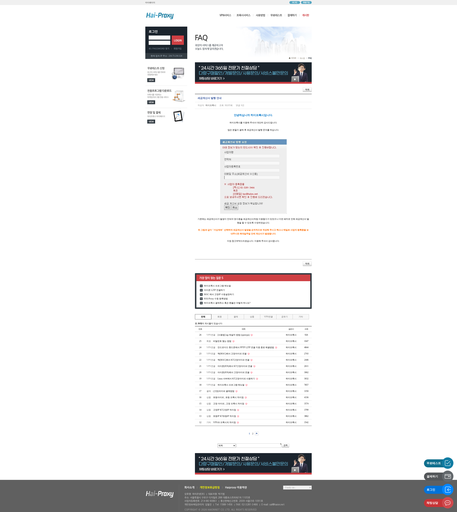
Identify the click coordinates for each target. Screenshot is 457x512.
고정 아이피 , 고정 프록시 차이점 (229, 403)
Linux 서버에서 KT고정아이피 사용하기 (236, 378)
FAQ (310, 58)
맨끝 (257, 433)
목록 (307, 89)
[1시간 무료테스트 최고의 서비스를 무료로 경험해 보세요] (166, 74)
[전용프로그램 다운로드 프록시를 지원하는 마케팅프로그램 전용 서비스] (166, 97)
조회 (306, 329)
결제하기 (292, 15)
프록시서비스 (243, 15)
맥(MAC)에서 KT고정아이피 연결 (234, 360)
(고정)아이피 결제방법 (224, 391)
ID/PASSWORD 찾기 (160, 48)
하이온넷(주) (159, 494)
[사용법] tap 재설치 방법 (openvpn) (234, 335)
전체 (203, 316)
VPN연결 (268, 316)
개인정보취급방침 (210, 487)
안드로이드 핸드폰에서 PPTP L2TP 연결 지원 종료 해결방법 (246, 347)
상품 (252, 316)
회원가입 (306, 2)
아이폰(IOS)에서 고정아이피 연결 (234, 372)
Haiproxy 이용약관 (236, 487)
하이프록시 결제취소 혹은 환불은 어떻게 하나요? (227, 303)
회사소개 (189, 487)
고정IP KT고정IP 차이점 (225, 410)
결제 (236, 316)
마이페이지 (150, 2)
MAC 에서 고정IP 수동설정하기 (219, 294)
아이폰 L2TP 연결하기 (214, 290)
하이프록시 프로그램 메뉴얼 (217, 286)
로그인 (294, 2)
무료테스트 (276, 15)
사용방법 (260, 15)
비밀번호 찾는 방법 (222, 341)
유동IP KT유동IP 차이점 (225, 416)
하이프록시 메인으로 (160, 16)
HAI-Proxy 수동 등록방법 (216, 298)
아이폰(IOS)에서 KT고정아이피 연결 (235, 366)
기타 (301, 316)
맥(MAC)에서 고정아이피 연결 (232, 353)
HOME (293, 58)
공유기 (284, 316)
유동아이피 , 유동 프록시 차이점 (228, 397)
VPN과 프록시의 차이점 (224, 422)
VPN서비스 (225, 15)
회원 (219, 316)
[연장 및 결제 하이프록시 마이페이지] (166, 119)
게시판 (305, 15)
